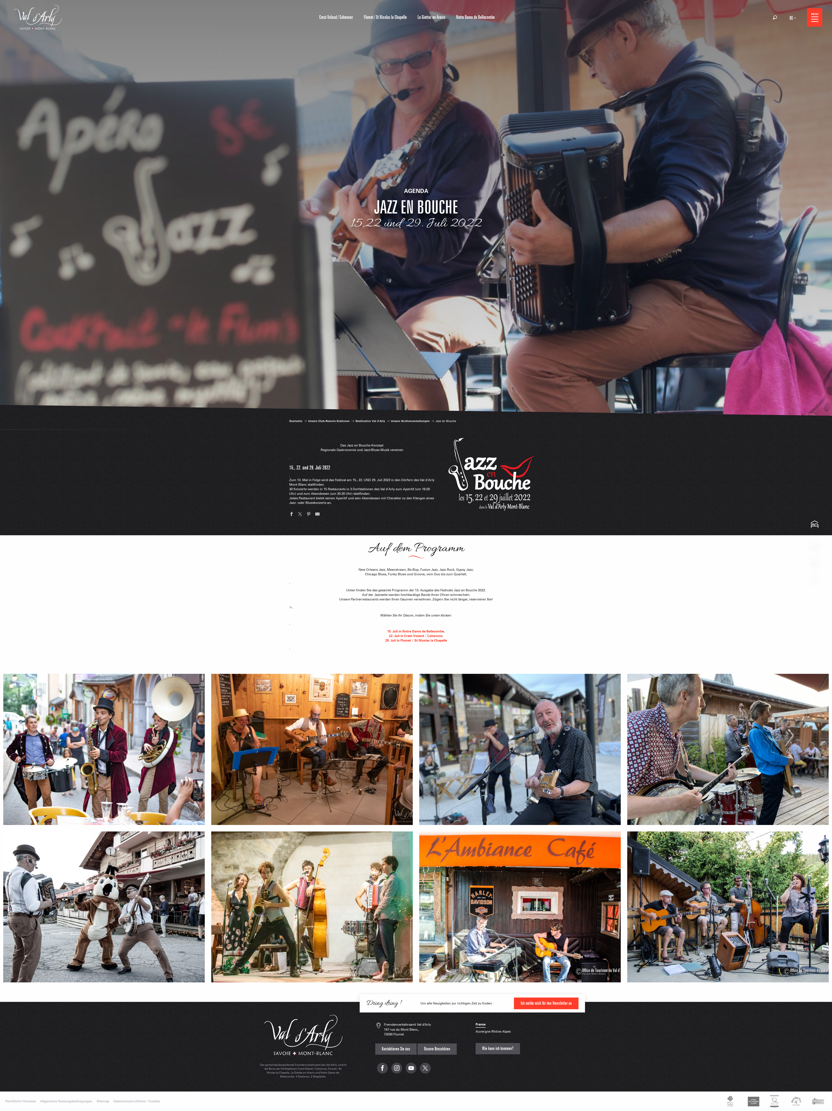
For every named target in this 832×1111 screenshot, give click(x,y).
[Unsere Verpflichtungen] (753, 1101)
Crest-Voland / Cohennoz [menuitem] (336, 17)
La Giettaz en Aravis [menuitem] (431, 17)
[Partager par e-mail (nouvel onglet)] (317, 514)
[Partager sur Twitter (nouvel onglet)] (300, 514)
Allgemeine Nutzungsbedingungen (66, 1101)
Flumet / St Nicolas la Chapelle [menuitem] (385, 17)
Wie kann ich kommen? (498, 1048)
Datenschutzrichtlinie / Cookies (137, 1101)
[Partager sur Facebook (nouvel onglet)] (291, 514)
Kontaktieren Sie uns (396, 1049)
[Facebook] (382, 1070)
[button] (775, 17)
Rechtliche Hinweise (20, 1101)
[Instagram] (397, 1070)
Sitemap (103, 1101)
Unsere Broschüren (437, 1049)
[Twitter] (425, 1070)
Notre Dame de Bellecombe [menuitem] (475, 17)
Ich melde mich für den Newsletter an (546, 1003)
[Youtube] (411, 1070)
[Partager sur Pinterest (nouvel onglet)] (309, 514)
